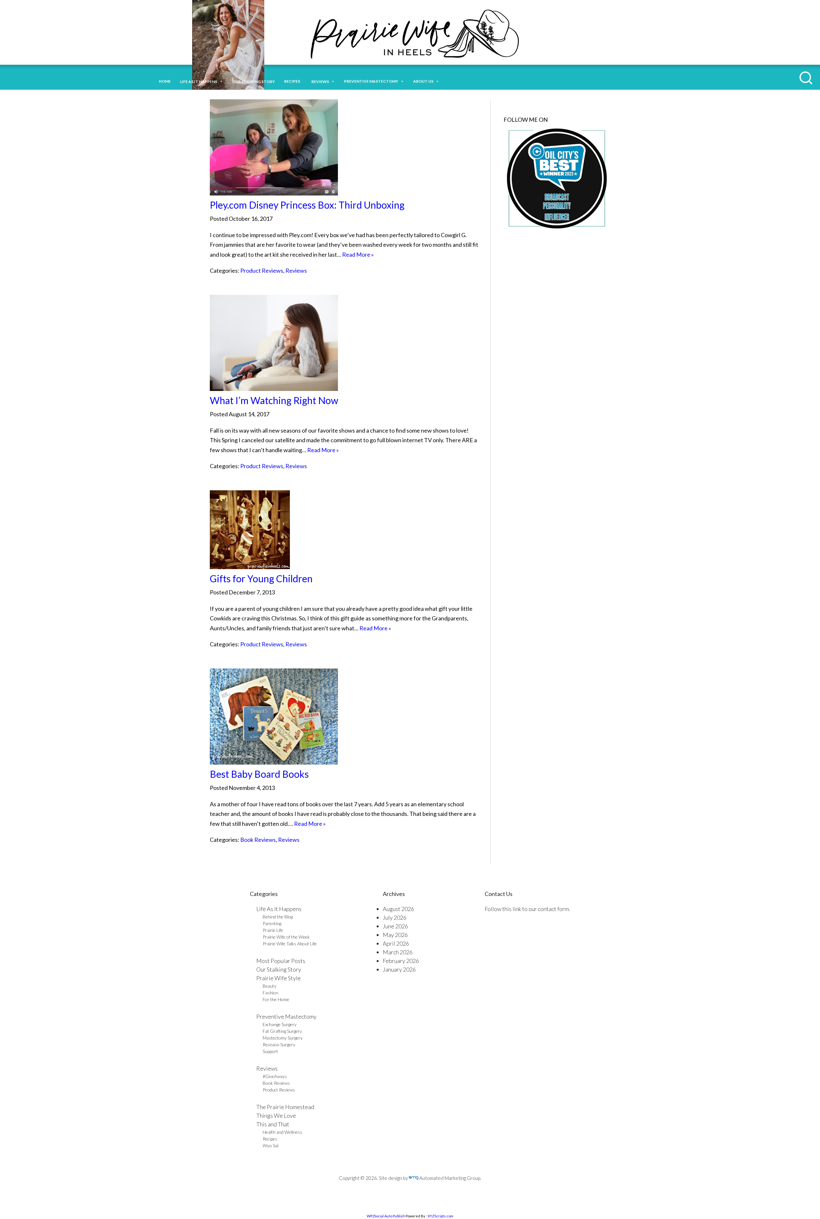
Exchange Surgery (280, 1024)
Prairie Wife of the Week (286, 937)
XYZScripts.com (440, 1216)
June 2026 (395, 926)
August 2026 (398, 908)
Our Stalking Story (278, 969)
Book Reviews (258, 839)
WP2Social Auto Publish (386, 1216)
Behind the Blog (278, 916)
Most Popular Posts (280, 960)
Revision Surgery (279, 1044)
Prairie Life (273, 930)
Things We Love (276, 1115)
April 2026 (396, 943)
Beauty (269, 986)
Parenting (272, 923)
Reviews (296, 270)
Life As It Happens (278, 908)
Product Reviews (261, 270)
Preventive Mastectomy (371, 81)
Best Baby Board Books (259, 774)
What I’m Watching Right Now (274, 400)
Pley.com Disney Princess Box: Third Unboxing (307, 205)
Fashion (270, 992)
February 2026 (401, 960)
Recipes (293, 81)
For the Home (276, 999)
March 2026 (398, 952)
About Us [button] (423, 81)
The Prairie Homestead (285, 1106)
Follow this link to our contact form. (527, 908)
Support (270, 1051)
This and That (272, 1124)
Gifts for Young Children (261, 578)
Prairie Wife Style (278, 978)
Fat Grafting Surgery (282, 1031)
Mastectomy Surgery (283, 1038)
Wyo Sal (270, 1145)
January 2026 (399, 969)
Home (165, 81)
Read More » (358, 254)
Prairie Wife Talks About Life (290, 943)
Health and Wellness (282, 1132)
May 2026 (395, 934)
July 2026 (394, 917)
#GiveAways (275, 1076)
